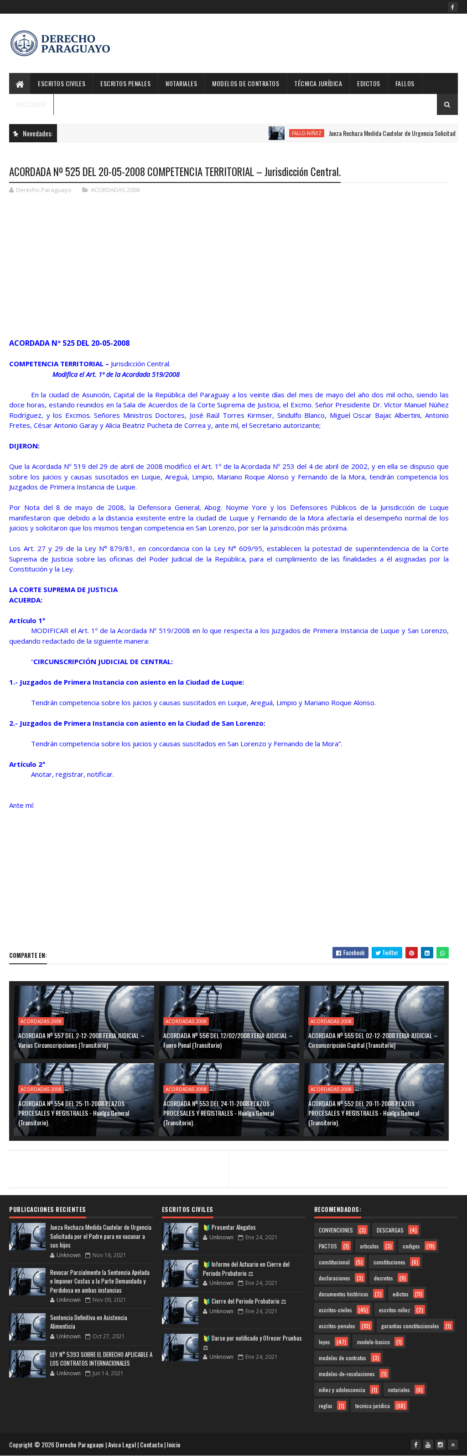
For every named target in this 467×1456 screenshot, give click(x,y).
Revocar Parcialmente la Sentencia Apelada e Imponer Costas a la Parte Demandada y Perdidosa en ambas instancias (100, 1281)
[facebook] (453, 7)
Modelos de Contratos (245, 83)
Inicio (173, 1444)
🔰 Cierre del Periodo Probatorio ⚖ (244, 1300)
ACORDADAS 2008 (115, 190)
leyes (324, 1342)
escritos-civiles (335, 1310)
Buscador (31, 104)
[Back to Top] (453, 1445)
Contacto (151, 1444)
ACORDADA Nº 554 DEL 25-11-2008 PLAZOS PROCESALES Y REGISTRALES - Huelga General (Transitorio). (73, 1112)
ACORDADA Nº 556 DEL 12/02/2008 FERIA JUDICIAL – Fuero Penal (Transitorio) (228, 1040)
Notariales (181, 83)
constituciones (389, 1262)
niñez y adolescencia (342, 1390)
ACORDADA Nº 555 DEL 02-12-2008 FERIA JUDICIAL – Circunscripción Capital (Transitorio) (373, 1040)
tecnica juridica (372, 1405)
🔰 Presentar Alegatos (229, 1227)
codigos (411, 1246)
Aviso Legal (122, 1444)
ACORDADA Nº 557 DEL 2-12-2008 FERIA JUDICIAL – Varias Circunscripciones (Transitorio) (81, 1040)
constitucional (334, 1262)
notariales (399, 1390)
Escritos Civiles (61, 83)
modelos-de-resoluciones (347, 1374)
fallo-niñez (288, 133)
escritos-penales (337, 1326)
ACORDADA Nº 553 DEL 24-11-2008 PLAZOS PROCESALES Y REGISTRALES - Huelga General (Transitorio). (218, 1112)
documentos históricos (343, 1294)
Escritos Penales (125, 83)
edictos (401, 1294)
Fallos (405, 83)
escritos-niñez (394, 1310)
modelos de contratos (342, 1358)
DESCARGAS (390, 1230)
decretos (383, 1278)
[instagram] (441, 1445)
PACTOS (328, 1246)
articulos (369, 1246)
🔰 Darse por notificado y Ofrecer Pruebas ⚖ (252, 1342)
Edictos (368, 83)
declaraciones (334, 1278)
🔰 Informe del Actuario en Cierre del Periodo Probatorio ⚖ (246, 1268)
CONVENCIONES (336, 1230)
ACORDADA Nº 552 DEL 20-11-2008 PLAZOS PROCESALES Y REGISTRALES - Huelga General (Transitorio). (363, 1112)
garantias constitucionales (410, 1326)
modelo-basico (373, 1342)
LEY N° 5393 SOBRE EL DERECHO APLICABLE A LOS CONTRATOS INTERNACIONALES (101, 1359)
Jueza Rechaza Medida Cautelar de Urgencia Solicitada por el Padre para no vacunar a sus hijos (100, 1235)
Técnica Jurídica (318, 83)
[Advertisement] (292, 43)
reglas (325, 1405)
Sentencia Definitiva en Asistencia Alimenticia (88, 1322)
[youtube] (428, 1445)
